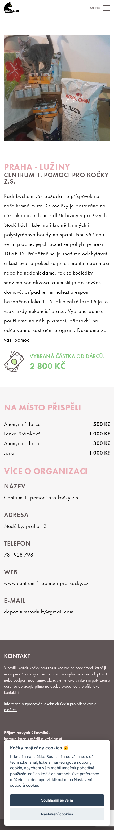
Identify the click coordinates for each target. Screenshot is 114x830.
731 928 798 (18, 554)
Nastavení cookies (57, 814)
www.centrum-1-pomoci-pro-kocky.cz (46, 583)
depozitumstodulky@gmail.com (39, 611)
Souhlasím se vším (57, 800)
